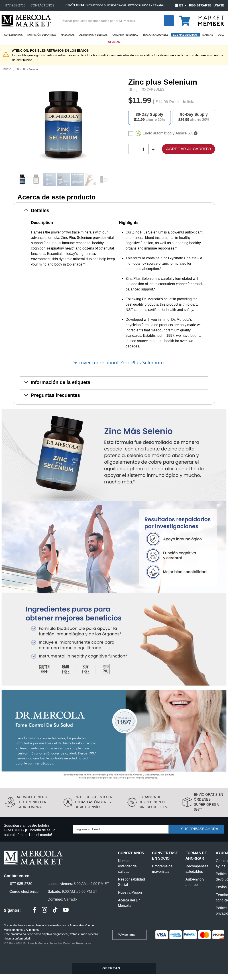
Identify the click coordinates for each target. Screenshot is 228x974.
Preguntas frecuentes (55, 395)
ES (181, 5)
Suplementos (13, 34)
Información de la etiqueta (60, 382)
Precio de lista (181, 101)
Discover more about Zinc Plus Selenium (117, 362)
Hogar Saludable (155, 34)
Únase (219, 5)
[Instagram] (44, 910)
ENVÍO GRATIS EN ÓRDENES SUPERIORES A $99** (208, 802)
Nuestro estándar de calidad (127, 866)
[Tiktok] (55, 910)
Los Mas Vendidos (185, 34)
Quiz (221, 34)
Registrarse (200, 5)
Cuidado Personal (125, 34)
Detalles (40, 210)
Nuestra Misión (130, 892)
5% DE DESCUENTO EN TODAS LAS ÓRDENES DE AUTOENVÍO (93, 802)
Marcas (207, 34)
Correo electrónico (24, 891)
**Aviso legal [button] (127, 934)
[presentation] (112, 125)
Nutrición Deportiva (41, 34)
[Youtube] (66, 910)
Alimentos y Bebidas (93, 34)
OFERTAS (112, 968)
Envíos (221, 887)
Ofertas (114, 42)
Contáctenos (42, 5)
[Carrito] (187, 18)
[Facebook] (34, 910)
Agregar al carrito (188, 149)
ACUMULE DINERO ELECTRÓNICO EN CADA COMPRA (32, 802)
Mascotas (68, 34)
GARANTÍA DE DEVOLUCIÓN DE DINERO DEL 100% (153, 802)
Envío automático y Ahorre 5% (167, 133)
